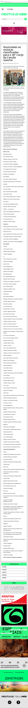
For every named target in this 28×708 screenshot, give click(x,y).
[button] (14, 23)
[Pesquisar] (25, 19)
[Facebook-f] (8, 9)
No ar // (5, 5)
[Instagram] (10, 9)
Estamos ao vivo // (13, 5)
